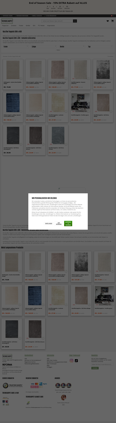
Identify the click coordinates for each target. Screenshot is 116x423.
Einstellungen (48, 224)
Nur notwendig (58, 223)
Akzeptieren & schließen (68, 223)
